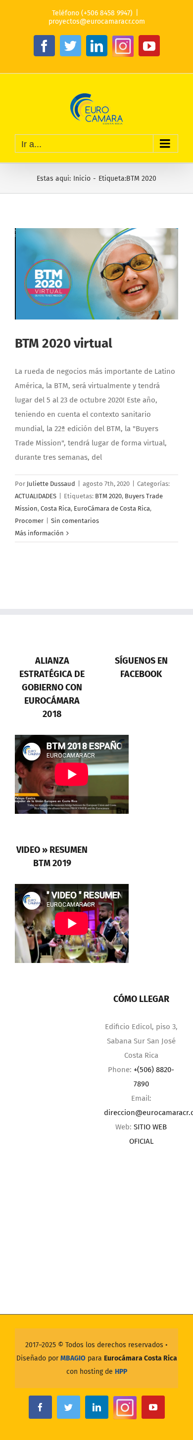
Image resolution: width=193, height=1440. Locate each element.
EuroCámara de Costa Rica (112, 508)
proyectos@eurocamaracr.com (96, 21)
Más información (39, 533)
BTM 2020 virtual (63, 343)
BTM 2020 (108, 496)
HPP (121, 1371)
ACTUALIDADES (35, 496)
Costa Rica (56, 508)
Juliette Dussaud (51, 483)
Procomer (29, 520)
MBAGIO (73, 1358)
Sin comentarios (75, 520)
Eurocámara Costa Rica (140, 1358)
